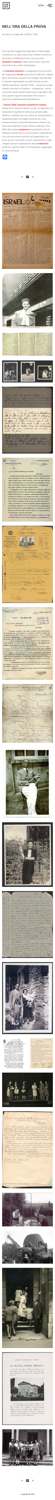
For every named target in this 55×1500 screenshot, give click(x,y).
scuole (20, 74)
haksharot (43, 143)
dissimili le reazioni (11, 61)
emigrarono (24, 129)
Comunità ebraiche (14, 71)
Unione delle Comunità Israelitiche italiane (25, 104)
